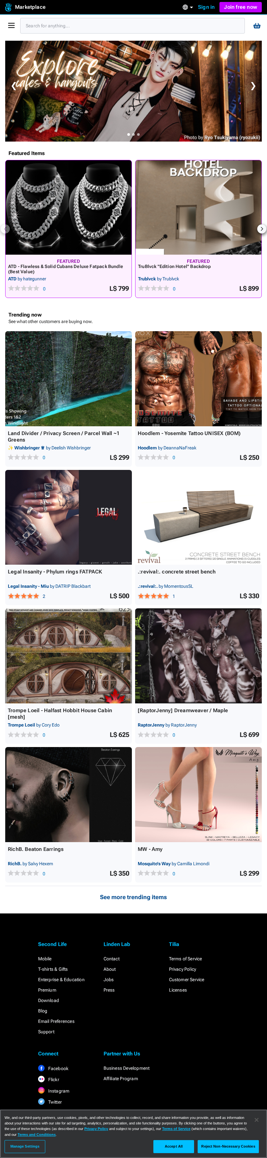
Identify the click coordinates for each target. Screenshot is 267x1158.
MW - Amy (150, 849)
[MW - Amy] (198, 794)
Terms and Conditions (37, 1135)
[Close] (256, 1120)
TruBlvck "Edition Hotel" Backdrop (174, 266)
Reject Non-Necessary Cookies (228, 1146)
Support (46, 1031)
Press (109, 990)
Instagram (58, 1091)
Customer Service (186, 979)
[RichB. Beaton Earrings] (68, 794)
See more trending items (133, 897)
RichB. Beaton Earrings (35, 849)
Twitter (54, 1102)
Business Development (127, 1068)
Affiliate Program (121, 1078)
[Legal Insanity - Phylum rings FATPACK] (68, 517)
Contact (111, 958)
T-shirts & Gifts (53, 969)
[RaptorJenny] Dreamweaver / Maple (183, 710)
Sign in (206, 7)
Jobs (109, 979)
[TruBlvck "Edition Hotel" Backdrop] (198, 207)
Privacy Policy (182, 969)
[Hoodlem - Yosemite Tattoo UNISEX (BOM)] (198, 378)
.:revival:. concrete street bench (177, 572)
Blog (43, 1010)
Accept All (174, 1146)
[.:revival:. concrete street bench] (198, 517)
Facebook (58, 1068)
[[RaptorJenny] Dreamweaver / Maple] (198, 655)
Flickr (53, 1079)
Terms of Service (185, 958)
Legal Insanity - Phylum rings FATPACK (55, 572)
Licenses (178, 990)
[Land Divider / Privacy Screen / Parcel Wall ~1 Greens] (68, 378)
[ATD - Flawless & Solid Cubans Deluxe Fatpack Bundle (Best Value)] (69, 207)
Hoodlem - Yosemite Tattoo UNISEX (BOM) (189, 433)
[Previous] (5, 228)
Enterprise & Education (61, 979)
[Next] (261, 228)
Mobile (45, 958)
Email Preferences (56, 1021)
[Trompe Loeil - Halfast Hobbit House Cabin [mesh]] (68, 655)
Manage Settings (25, 1146)
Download (48, 1000)
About (110, 969)
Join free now (240, 7)
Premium (47, 990)
